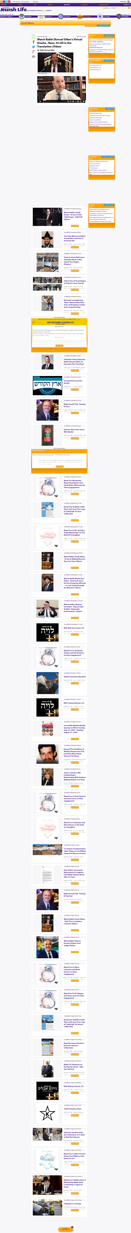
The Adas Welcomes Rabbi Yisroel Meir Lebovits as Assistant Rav (74, 238)
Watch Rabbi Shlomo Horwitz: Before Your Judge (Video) (72, 943)
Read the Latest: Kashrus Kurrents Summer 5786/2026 (74, 1045)
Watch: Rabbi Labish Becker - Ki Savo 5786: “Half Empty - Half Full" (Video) (73, 215)
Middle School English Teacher (99, 122)
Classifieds (84, 4)
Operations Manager (96, 118)
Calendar (4, 4)
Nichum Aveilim (103, 4)
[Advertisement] (63, 110)
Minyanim (67, 4)
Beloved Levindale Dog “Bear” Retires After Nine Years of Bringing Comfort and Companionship (74, 303)
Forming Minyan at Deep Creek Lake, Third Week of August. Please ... (100, 222)
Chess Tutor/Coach (95, 163)
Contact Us (127, 4)
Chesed (20, 4)
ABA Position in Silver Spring (98, 170)
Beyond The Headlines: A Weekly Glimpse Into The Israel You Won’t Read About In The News (74, 752)
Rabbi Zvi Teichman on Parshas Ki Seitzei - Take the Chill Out (73, 1066)
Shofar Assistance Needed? (75, 676)
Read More (75, 226)
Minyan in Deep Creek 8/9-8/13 (99, 161)
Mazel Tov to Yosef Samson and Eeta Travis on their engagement (75, 798)
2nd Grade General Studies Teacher (100, 115)
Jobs (35, 4)
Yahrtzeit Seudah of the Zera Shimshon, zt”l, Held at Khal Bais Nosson (74, 1134)
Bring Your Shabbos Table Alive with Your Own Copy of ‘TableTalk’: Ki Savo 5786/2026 (74, 510)
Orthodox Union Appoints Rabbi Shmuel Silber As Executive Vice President (74, 361)
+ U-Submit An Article (103, 25)
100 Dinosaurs (94, 168)
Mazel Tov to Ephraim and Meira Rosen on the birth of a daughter (74, 824)
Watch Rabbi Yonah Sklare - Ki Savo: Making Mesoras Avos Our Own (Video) (74, 558)
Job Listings (93, 109)
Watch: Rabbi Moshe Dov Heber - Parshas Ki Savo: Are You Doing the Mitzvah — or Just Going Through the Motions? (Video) (75, 583)
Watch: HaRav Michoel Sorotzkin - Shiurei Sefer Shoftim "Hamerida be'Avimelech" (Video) (74, 607)
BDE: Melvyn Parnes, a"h (74, 1086)
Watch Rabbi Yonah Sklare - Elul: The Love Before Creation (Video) (74, 921)
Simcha (111, 35)
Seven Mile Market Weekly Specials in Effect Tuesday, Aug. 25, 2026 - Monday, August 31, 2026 (74, 728)
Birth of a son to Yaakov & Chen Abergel (101, 40)
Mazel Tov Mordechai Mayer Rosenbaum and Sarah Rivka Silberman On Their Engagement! (74, 484)
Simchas (50, 4)
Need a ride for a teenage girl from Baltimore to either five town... (100, 210)
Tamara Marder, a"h (95, 67)
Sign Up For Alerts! (91, 25)
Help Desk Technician (96, 113)
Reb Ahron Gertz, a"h (96, 65)
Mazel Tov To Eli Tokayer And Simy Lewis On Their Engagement (74, 995)
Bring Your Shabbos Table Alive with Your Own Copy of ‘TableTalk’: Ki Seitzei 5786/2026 (74, 1023)
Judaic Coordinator (95, 120)
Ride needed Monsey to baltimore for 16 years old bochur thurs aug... (101, 218)
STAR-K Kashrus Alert (72, 1109)
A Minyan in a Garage (72, 1203)
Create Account (25, 1)
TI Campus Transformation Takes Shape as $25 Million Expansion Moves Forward (75, 850)
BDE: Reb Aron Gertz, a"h (74, 628)
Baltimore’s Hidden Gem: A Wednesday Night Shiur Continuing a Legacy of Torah (75, 1183)
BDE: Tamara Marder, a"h (74, 703)
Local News (27, 23)
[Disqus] (59, 137)
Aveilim (111, 60)
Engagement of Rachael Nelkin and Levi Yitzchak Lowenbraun (101, 50)
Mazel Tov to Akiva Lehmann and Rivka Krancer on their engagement (72, 970)
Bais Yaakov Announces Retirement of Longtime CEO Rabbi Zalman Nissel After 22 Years (74, 873)
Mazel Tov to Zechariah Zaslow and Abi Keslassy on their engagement (74, 652)
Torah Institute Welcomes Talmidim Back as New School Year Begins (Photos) (74, 260)
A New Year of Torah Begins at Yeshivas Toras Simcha (75, 282)
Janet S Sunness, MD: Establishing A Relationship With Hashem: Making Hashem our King (75, 776)
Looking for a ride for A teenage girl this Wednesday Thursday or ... (101, 214)
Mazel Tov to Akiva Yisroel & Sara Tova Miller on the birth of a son (74, 1156)
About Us (35, 1)
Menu (124, 1)
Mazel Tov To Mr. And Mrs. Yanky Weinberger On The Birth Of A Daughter (74, 532)
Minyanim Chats (94, 166)
